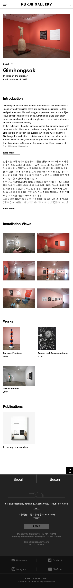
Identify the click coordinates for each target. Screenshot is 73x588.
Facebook (57, 560)
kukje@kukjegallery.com (36, 541)
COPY (36, 508)
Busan (55, 478)
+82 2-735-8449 (36, 544)
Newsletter (20, 560)
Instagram (20, 569)
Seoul (18, 478)
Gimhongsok (19, 69)
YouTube (57, 569)
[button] (19, 241)
